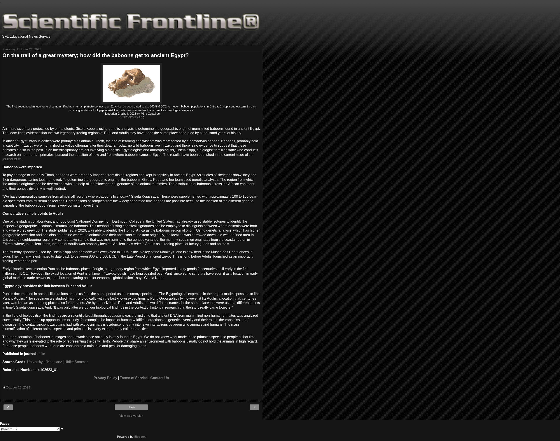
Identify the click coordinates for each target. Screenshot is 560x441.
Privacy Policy (105, 378)
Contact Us (159, 378)
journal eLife (12, 159)
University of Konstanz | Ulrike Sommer (57, 362)
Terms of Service (134, 378)
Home (131, 407)
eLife (41, 354)
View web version (131, 415)
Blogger (139, 436)
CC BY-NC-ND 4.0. (131, 117)
